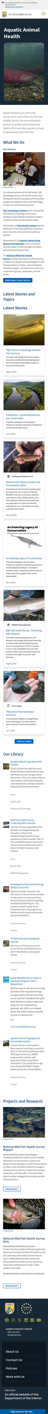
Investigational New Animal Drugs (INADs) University (27, 886)
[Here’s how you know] (24, 5)
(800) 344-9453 (13, 1332)
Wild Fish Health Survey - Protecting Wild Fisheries (22, 822)
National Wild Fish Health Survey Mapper (24, 1148)
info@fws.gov (14, 1335)
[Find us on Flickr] (33, 1320)
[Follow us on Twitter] (20, 1320)
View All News (24, 741)
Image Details (8, 187)
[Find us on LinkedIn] (26, 1320)
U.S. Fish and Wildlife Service (23, 1026)
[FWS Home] (4, 14)
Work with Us (15, 1377)
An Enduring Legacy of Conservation (24, 558)
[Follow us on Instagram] (14, 1320)
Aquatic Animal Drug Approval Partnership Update (25, 1040)
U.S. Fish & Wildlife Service (20, 14)
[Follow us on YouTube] (40, 1320)
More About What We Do (17, 280)
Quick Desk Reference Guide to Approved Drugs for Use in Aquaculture (25, 981)
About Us (12, 1351)
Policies (11, 1368)
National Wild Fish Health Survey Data (24, 1240)
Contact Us (14, 1360)
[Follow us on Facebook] (7, 1320)
